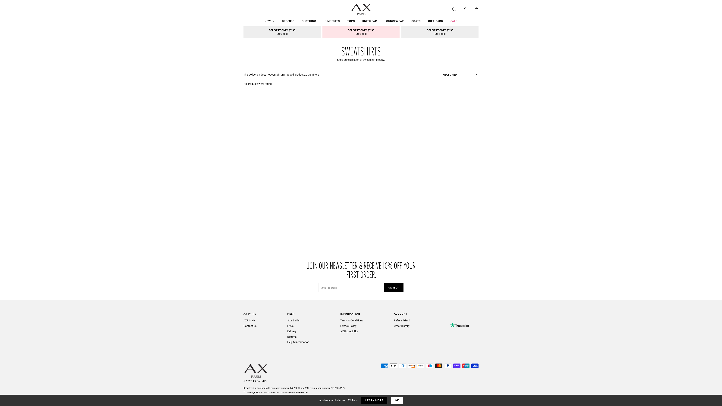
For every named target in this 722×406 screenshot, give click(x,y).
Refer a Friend (402, 320)
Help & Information (298, 342)
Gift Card (435, 21)
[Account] (461, 9)
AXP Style (249, 320)
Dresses (288, 21)
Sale (453, 21)
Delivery (291, 331)
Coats (416, 21)
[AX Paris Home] (361, 9)
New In (270, 21)
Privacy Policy (348, 326)
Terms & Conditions (351, 320)
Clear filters (312, 74)
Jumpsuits (332, 21)
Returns (292, 337)
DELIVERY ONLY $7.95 (282, 32)
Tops (351, 21)
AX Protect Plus (349, 331)
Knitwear (369, 21)
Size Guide (293, 320)
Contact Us (249, 326)
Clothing (309, 21)
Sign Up (394, 287)
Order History (402, 326)
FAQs (290, 326)
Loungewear (394, 21)
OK (397, 400)
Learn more (374, 400)
